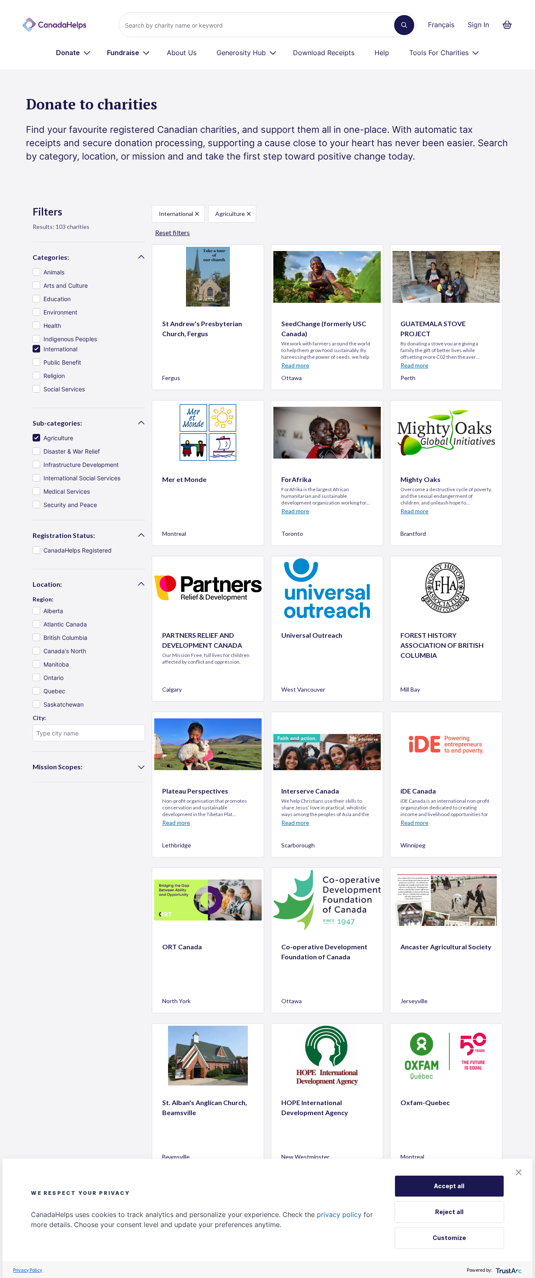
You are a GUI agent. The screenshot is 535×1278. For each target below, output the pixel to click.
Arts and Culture (65, 285)
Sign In (478, 24)
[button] (518, 1172)
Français (441, 24)
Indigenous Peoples (70, 338)
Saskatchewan (63, 704)
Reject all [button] (449, 1211)
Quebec (54, 691)
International (60, 348)
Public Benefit (62, 362)
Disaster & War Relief (71, 451)
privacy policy (339, 1214)
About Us (181, 52)
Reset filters (172, 232)
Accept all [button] (449, 1185)
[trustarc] (508, 1270)
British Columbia (65, 637)
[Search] (404, 25)
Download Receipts (323, 52)
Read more (295, 365)
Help (381, 52)
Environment (60, 312)
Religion (54, 375)
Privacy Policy (27, 1270)
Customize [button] (449, 1237)
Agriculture (58, 437)
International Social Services (81, 478)
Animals (53, 272)
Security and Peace (70, 504)
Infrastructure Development (81, 464)
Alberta (53, 610)
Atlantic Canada (65, 624)
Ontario (53, 677)
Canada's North (64, 650)
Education (57, 298)
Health (52, 325)
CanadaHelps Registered (77, 550)
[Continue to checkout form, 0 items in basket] (510, 24)
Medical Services (66, 491)
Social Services (64, 389)
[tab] (89, 257)
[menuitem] (73, 52)
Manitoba (56, 664)
